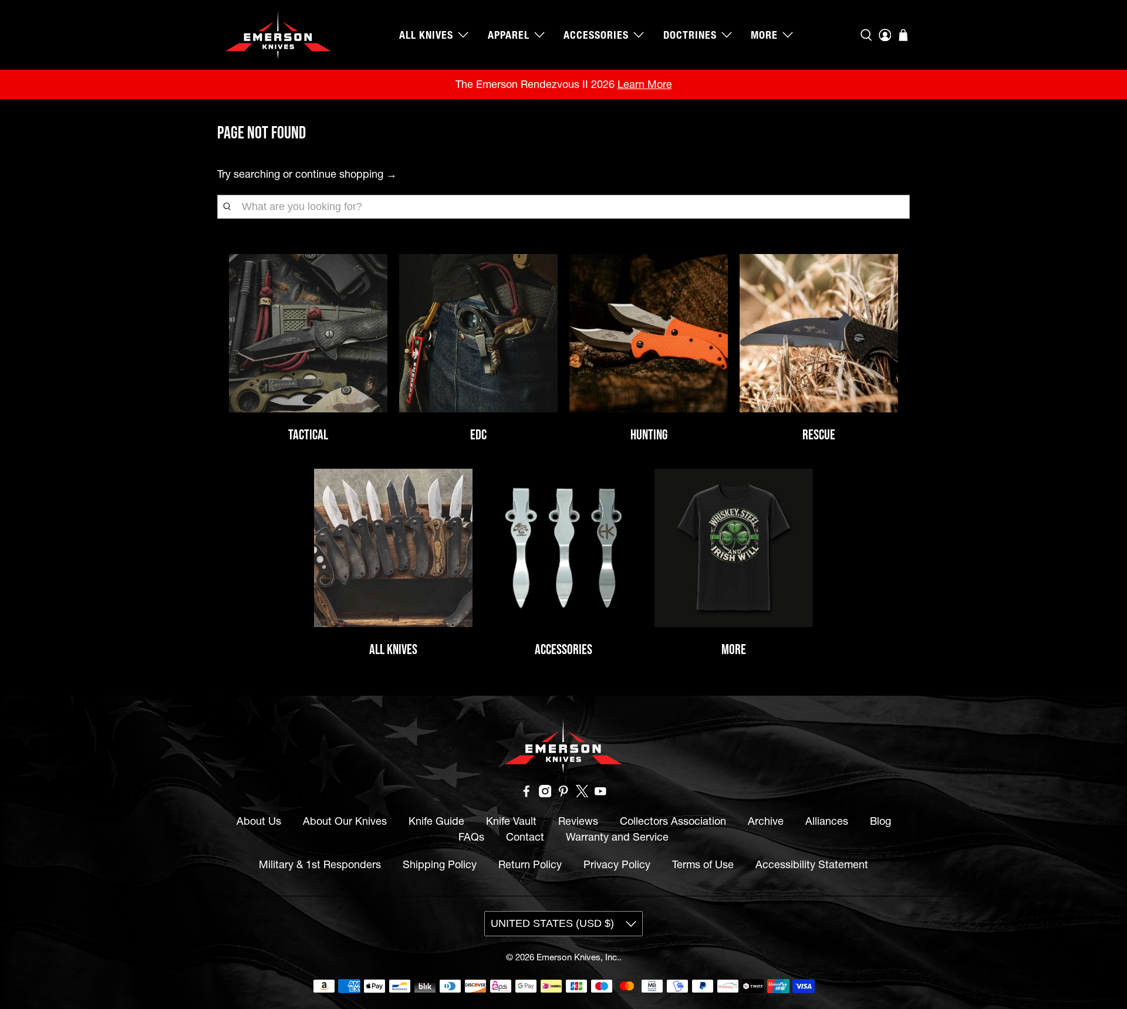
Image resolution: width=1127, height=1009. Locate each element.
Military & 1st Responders (320, 864)
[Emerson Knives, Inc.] (278, 35)
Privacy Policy (616, 864)
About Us (259, 821)
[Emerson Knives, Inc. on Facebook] (526, 793)
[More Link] (733, 548)
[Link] (563, 548)
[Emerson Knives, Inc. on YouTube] (600, 793)
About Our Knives (345, 821)
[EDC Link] (478, 333)
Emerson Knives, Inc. (577, 957)
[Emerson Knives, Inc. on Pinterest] (563, 793)
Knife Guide (436, 821)
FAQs (471, 837)
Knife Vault (511, 821)
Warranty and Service (617, 837)
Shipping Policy (440, 864)
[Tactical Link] (308, 333)
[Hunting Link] (648, 333)
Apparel (508, 35)
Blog (880, 821)
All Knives (426, 35)
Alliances (826, 821)
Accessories (596, 35)
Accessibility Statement (811, 864)
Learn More (645, 84)
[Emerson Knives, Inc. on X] (582, 793)
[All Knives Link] (393, 548)
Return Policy (530, 864)
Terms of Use (703, 864)
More (764, 35)
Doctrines (690, 35)
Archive (766, 821)
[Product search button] (227, 206)
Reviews (578, 821)
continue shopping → (346, 174)
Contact (525, 837)
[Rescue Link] (819, 333)
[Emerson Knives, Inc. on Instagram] (545, 793)
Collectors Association (673, 821)
